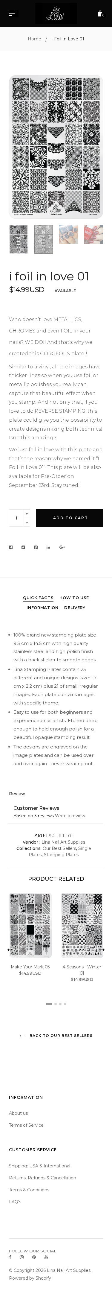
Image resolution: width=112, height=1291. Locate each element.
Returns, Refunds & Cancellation (42, 1178)
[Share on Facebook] (12, 548)
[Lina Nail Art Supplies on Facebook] (10, 1257)
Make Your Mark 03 (30, 967)
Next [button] (94, 147)
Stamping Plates (61, 854)
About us (18, 1113)
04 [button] (65, 1004)
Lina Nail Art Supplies (63, 842)
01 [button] (49, 1004)
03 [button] (60, 1004)
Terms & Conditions (29, 1190)
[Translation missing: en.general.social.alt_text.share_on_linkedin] (48, 548)
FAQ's (15, 1202)
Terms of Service (26, 1125)
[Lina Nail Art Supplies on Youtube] (46, 1257)
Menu (14, 14)
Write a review (70, 815)
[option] (56, 147)
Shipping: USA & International (39, 1166)
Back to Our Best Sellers (61, 1035)
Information (42, 607)
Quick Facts (38, 597)
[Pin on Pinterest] (36, 548)
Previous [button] (18, 147)
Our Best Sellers (59, 848)
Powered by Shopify (30, 1278)
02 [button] (55, 1004)
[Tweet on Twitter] (23, 548)
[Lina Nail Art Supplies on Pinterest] (34, 1257)
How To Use (74, 597)
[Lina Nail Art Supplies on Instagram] (22, 1257)
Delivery (74, 607)
